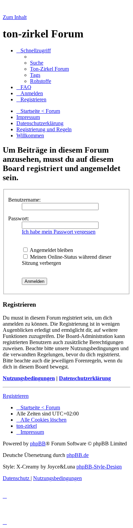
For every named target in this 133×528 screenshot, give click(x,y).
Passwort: (18, 218)
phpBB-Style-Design (99, 467)
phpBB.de (77, 455)
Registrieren (16, 396)
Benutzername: (24, 200)
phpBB (38, 443)
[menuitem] (36, 63)
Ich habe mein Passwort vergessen (58, 232)
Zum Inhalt (15, 17)
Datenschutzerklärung (85, 378)
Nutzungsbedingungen (29, 378)
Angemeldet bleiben (51, 250)
